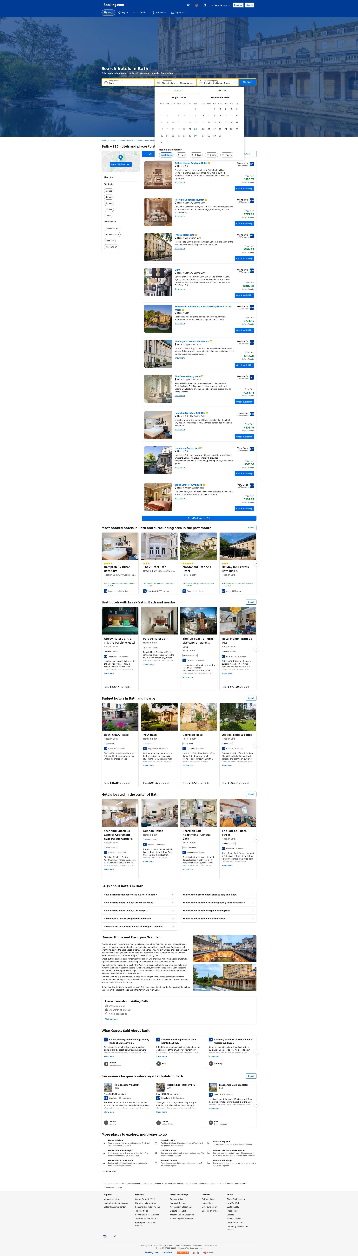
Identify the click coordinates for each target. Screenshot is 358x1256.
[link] (120, 190)
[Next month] (238, 97)
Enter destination (116, 81)
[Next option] (256, 563)
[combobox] (128, 83)
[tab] (178, 90)
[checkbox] (195, 109)
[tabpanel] (199, 127)
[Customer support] (204, 5)
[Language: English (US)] (196, 5)
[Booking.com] (114, 5)
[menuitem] (108, 13)
